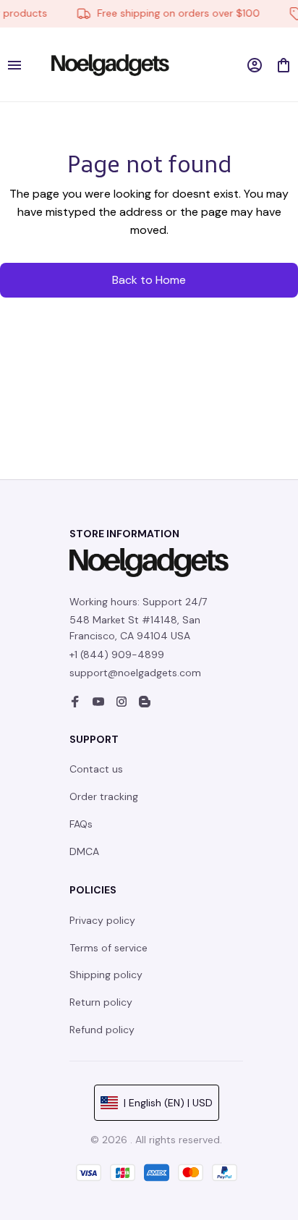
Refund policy (102, 1029)
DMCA (84, 851)
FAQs (81, 823)
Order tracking (103, 796)
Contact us (96, 768)
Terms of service (108, 947)
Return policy (100, 1002)
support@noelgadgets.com (135, 672)
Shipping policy (105, 974)
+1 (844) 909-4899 (116, 654)
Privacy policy (102, 920)
